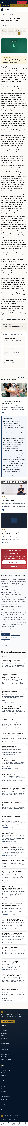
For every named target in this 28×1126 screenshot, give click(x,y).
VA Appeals (4, 1033)
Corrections (4, 1099)
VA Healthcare (4, 1041)
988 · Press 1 (22, 2)
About (2, 1094)
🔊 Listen (4, 30)
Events (2, 1088)
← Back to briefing (7, 14)
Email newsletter (15, 634)
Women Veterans (5, 1062)
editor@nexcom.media (11, 644)
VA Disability (4, 1030)
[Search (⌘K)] (15, 9)
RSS (2, 1109)
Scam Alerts (4, 1078)
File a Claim (3, 1075)
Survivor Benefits (5, 1056)
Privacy (3, 1104)
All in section (22, 377)
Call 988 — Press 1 (14, 562)
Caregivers (3, 1051)
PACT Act (3, 1028)
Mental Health (4, 1049)
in (2, 33)
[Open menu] (22, 9)
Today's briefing (5, 634)
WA (9, 33)
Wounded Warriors (17, 1116)
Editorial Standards (5, 1096)
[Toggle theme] (18, 9)
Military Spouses (5, 1054)
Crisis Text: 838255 (5, 1070)
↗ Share (11, 30)
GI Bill (2, 1035)
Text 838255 (14, 566)
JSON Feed (4, 637)
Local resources (5, 640)
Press (2, 1101)
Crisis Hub (3, 1072)
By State (3, 1080)
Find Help (3, 1091)
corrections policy (4, 645)
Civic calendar (13, 637)
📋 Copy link (18, 30)
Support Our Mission (8, 1021)
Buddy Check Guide (6, 1059)
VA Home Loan (4, 1038)
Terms (2, 1107)
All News (3, 1086)
